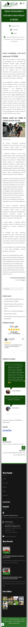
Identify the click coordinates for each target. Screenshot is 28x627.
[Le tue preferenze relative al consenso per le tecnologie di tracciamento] (2, 624)
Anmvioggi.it (22, 280)
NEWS (4, 491)
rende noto (5, 168)
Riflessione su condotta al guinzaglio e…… (14, 311)
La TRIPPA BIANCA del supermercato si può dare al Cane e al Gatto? (13, 556)
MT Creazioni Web (14, 623)
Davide (16, 29)
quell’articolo (19, 94)
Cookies (10, 621)
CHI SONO (5, 483)
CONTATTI (5, 495)
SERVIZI (4, 487)
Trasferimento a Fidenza (10, 314)
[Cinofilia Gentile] (11, 4)
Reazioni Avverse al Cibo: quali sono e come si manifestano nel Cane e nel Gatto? (13, 306)
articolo (23, 82)
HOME (4, 479)
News (15, 33)
